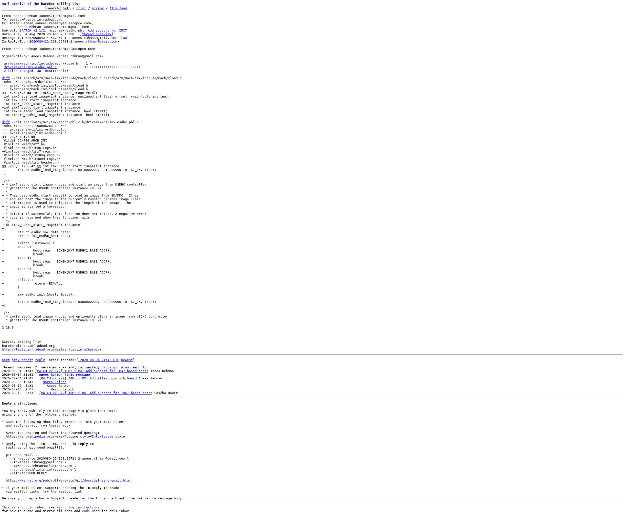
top (145, 367)
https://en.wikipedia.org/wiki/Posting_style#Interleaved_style (65, 436)
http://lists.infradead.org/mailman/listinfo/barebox (52, 349)
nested (92, 367)
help (67, 8)
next (6, 360)
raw (124, 38)
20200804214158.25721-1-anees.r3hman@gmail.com (73, 41)
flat (80, 367)
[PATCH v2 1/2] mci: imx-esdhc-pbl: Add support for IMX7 (73, 30)
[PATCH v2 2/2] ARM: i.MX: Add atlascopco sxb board (88, 378)
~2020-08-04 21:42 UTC (98, 360)
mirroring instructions (78, 507)
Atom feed (118, 8)
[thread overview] (96, 34)
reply (40, 360)
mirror (98, 8)
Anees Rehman (58, 385)
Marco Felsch (54, 382)
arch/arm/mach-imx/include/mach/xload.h (41, 63)
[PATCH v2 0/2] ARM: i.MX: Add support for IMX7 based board (91, 371)
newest (127, 360)
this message (64, 411)
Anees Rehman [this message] (65, 374)
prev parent (22, 360)
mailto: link (70, 491)
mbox (66, 425)
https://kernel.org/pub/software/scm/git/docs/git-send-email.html (68, 480)
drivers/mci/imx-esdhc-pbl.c (30, 67)
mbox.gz (110, 367)
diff (6, 78)
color (81, 8)
